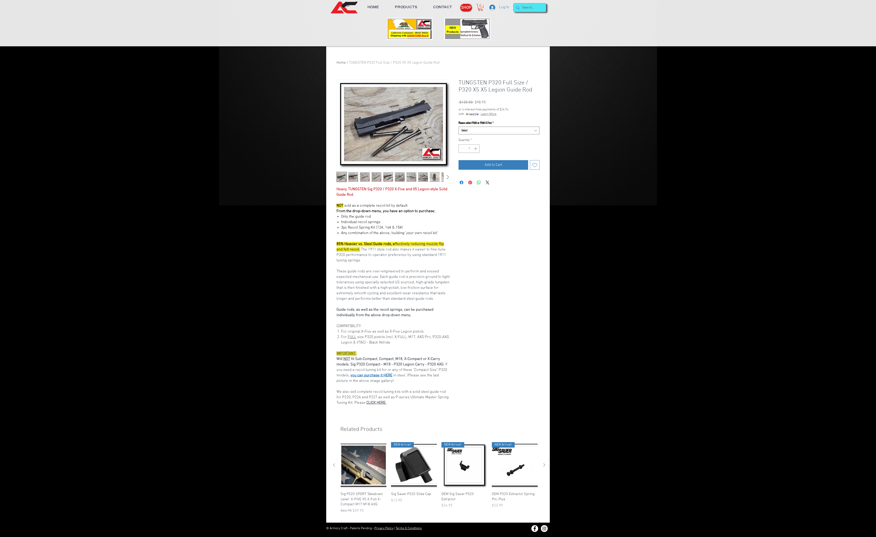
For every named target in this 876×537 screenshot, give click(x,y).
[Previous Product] (334, 465)
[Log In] (492, 7)
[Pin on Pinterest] (470, 182)
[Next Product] (544, 465)
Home (341, 62)
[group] (439, 480)
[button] (406, 7)
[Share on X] (487, 182)
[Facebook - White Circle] (534, 528)
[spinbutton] (469, 149)
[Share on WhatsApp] (479, 182)
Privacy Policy (384, 528)
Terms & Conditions (409, 528)
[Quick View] (363, 465)
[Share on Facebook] (461, 182)
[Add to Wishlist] (535, 165)
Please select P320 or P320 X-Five (476, 123)
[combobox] (499, 130)
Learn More (488, 114)
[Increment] (476, 149)
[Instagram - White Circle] (544, 528)
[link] (480, 7)
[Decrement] (462, 149)
